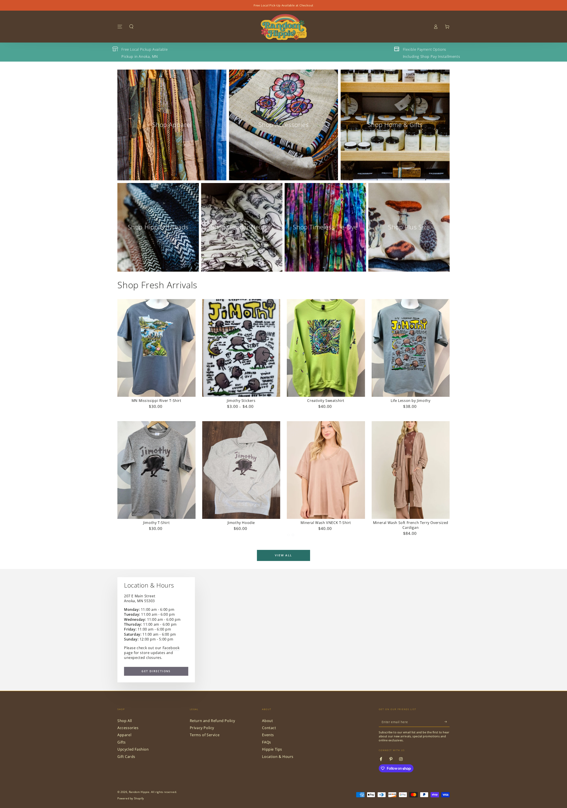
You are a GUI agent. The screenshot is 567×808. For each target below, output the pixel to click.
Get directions (156, 671)
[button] (131, 26)
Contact (269, 727)
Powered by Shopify (130, 798)
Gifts (121, 742)
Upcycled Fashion (133, 749)
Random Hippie (139, 792)
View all (283, 555)
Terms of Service (205, 734)
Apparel (124, 734)
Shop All (124, 720)
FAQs (266, 742)
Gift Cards (126, 756)
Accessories (128, 727)
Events (268, 734)
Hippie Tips (272, 749)
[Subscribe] (447, 722)
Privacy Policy (202, 727)
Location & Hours (277, 756)
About (267, 720)
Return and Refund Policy (212, 720)
